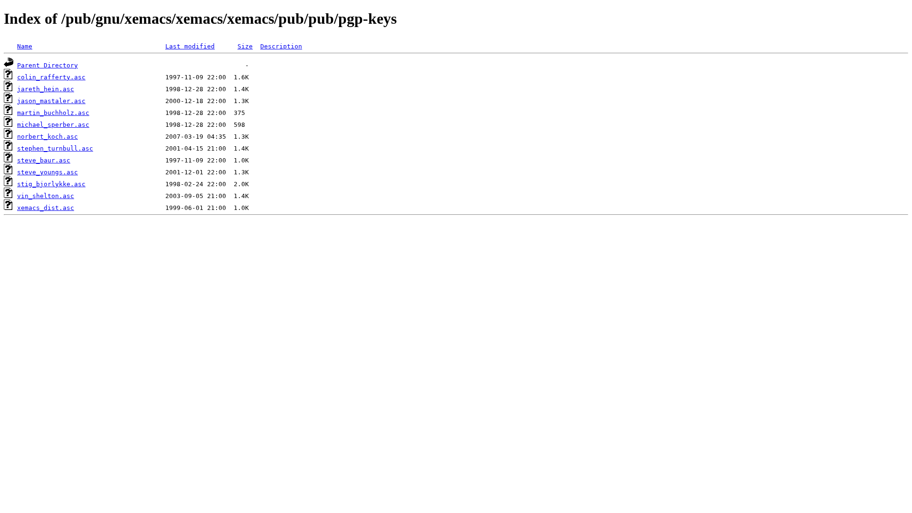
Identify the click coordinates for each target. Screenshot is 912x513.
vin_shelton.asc (45, 196)
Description (281, 46)
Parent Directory (47, 65)
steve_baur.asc (43, 160)
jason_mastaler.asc (51, 100)
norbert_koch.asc (47, 136)
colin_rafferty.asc (51, 77)
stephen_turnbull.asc (55, 148)
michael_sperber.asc (53, 124)
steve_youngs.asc (47, 172)
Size (245, 46)
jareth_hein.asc (45, 89)
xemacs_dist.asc (45, 207)
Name (24, 46)
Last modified (190, 46)
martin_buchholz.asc (53, 112)
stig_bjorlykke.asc (51, 184)
